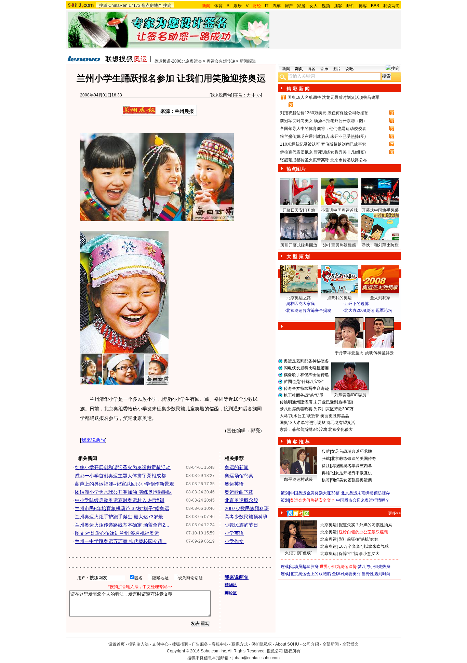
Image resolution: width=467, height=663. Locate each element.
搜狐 (103, 5)
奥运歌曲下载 (239, 492)
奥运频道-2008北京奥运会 (178, 61)
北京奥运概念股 (241, 500)
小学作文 (234, 541)
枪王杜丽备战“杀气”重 (303, 395)
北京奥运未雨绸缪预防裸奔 (365, 493)
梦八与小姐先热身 (374, 566)
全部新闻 (330, 644)
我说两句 (391, 5)
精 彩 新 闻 (298, 88)
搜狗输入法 (138, 644)
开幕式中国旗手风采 (380, 210)
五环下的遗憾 (356, 303)
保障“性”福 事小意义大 (359, 553)
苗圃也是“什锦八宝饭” (303, 381)
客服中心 (220, 644)
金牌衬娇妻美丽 (346, 573)
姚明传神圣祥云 (379, 352)
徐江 (326, 465)
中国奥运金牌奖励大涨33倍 (315, 493)
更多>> (394, 513)
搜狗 (167, 5)
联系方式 (239, 644)
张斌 (326, 458)
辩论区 (231, 593)
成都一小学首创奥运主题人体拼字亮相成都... (122, 475)
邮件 (350, 5)
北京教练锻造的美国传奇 (353, 458)
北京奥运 (328, 524)
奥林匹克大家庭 (300, 303)
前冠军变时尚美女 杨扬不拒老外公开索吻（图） (323, 120)
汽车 (276, 5)
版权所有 (292, 651)
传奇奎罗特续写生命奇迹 (306, 388)
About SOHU (287, 644)
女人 (313, 5)
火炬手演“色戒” (298, 553)
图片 (337, 68)
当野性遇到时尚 (376, 573)
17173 (135, 5)
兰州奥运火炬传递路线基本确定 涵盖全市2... (122, 525)
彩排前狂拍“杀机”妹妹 (358, 539)
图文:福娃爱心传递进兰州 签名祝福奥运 (117, 533)
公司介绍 (311, 644)
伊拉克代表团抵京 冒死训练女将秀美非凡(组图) (323, 152)
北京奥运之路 (298, 297)
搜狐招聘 (180, 644)
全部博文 (350, 644)
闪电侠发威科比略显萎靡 (306, 368)
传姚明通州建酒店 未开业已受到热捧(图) (316, 402)
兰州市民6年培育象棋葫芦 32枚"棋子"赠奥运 (122, 508)
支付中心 (160, 644)
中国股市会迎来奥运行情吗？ (362, 500)
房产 (289, 5)
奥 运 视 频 (298, 317)
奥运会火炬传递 (220, 61)
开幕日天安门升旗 (298, 210)
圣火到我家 (380, 297)
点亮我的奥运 (339, 297)
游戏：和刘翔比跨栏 (380, 245)
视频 (326, 5)
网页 (299, 68)
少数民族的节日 (241, 525)
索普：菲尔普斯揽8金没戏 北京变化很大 (316, 429)
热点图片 (296, 169)
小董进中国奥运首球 (339, 210)
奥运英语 (234, 484)
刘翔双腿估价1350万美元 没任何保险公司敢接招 (324, 112)
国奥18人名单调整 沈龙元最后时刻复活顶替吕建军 (333, 97)
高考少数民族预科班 (246, 516)
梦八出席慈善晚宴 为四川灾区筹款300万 (316, 409)
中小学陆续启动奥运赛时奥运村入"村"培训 (119, 500)
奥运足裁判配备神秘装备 (306, 361)
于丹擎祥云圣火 (349, 352)
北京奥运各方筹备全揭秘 (308, 310)
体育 (218, 5)
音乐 (324, 68)
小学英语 (234, 533)
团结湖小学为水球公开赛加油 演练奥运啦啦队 (123, 492)
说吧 (349, 68)
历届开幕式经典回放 (298, 245)
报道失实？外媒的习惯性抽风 (365, 524)
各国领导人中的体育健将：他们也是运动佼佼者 (323, 128)
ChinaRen (118, 5)
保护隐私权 (261, 644)
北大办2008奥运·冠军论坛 (368, 310)
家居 (301, 5)
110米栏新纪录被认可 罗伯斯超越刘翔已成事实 (323, 144)
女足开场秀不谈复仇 (353, 472)
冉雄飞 (328, 472)
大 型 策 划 (298, 256)
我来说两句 (221, 95)
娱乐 (238, 5)
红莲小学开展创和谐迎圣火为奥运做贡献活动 (123, 467)
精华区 (231, 584)
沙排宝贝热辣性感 (339, 245)
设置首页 (116, 644)
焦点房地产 (152, 5)
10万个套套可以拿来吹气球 (364, 546)
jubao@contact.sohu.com (256, 657)
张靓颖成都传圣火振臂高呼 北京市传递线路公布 (323, 160)
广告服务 (200, 644)
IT (266, 5)
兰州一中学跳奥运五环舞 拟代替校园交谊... (120, 541)
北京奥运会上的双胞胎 (310, 573)
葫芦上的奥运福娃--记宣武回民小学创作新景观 (124, 484)
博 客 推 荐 (298, 442)
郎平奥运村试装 (298, 479)
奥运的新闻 (237, 467)
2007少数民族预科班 (247, 508)
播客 (338, 5)
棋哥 (326, 480)
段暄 (326, 451)
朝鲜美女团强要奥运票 (351, 480)
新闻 (286, 68)
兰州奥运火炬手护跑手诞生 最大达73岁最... (121, 516)
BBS (375, 5)
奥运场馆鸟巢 (239, 475)
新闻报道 (248, 61)
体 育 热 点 (343, 359)
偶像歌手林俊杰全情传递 (306, 374)
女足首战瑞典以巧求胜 (351, 451)
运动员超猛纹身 (304, 566)
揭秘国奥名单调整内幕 (351, 465)
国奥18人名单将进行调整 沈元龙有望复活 (317, 422)
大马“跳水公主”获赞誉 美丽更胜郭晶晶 (314, 415)
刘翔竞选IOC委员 (350, 395)
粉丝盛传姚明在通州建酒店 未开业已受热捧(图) (323, 136)
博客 (363, 5)
